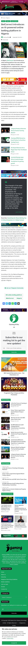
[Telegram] (15, 303)
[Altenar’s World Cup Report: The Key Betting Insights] (5, 449)
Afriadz (14, 625)
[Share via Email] (18, 303)
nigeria (20, 298)
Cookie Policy (10, 638)
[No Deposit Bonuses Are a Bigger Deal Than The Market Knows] (5, 150)
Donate (3, 586)
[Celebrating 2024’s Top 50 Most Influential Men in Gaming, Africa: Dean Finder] (7, 518)
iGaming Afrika (6, 37)
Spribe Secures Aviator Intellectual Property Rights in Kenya (19, 434)
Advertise (3, 577)
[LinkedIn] (9, 303)
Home (3, 17)
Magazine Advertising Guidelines (9, 579)
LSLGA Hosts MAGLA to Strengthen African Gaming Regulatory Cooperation (18, 441)
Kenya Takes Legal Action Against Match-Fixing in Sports (18, 412)
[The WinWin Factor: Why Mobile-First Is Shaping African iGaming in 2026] (7, 500)
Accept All (14, 643)
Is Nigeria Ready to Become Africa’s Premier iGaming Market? (18, 130)
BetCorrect (10, 60)
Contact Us (4, 589)
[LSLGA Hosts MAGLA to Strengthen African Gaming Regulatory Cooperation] (5, 442)
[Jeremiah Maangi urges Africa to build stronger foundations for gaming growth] (5, 159)
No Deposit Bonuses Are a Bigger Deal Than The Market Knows (19, 149)
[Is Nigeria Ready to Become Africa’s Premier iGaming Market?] (5, 130)
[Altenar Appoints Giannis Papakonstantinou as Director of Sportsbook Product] (21, 500)
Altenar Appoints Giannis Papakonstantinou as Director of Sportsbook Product (21, 508)
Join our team (4, 584)
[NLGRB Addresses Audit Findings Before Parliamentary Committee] (5, 427)
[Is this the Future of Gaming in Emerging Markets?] (5, 405)
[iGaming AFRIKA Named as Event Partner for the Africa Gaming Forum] (5, 140)
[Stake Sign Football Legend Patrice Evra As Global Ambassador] (21, 518)
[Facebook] (4, 303)
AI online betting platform (14, 295)
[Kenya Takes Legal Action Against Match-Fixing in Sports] (5, 412)
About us (3, 574)
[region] (14, 636)
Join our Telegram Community (14, 288)
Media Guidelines (5, 581)
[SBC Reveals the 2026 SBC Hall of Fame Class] (5, 420)
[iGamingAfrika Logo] (9, 7)
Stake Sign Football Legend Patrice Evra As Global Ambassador (21, 525)
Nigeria (8, 17)
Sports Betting (14, 21)
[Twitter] (7, 303)
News (3, 21)
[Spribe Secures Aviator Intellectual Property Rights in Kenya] (5, 434)
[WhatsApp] (12, 303)
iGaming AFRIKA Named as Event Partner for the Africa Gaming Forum (18, 140)
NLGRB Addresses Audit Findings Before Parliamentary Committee (18, 426)
